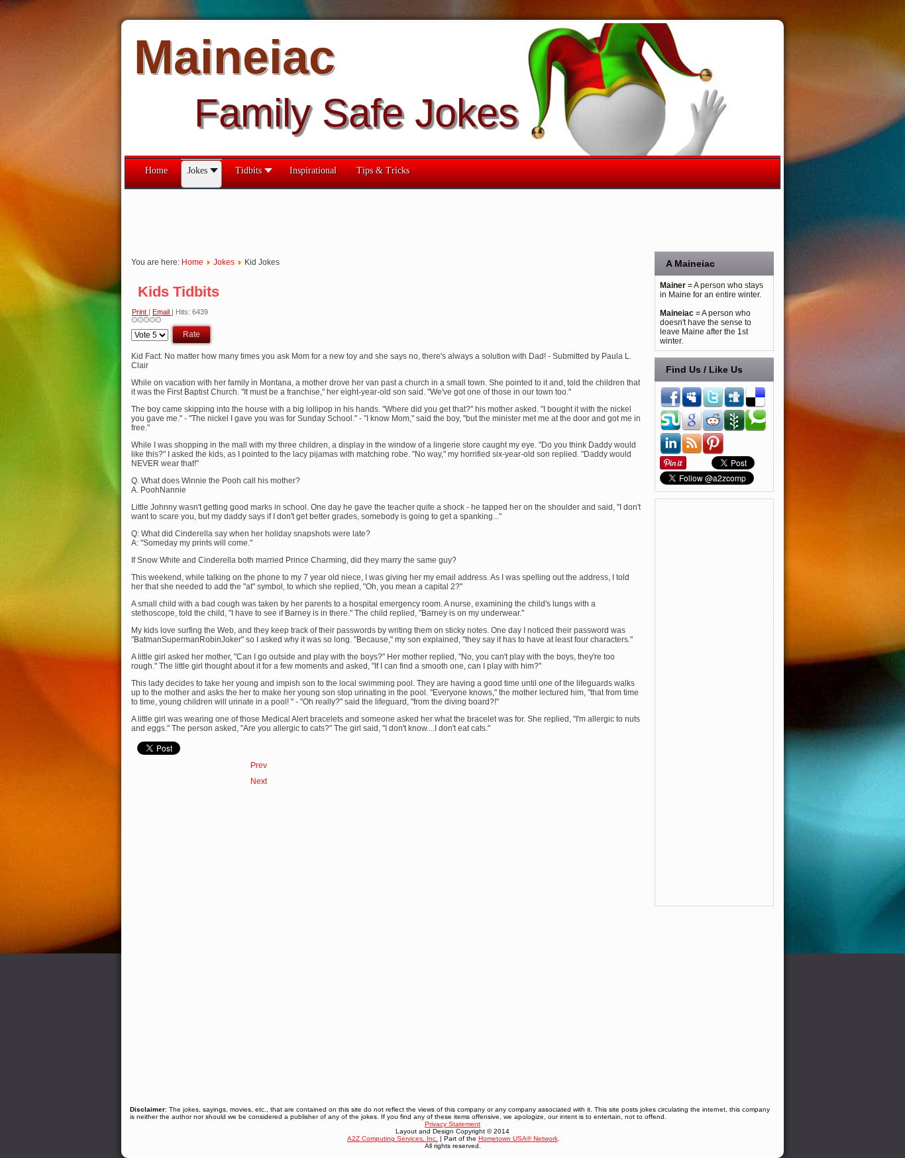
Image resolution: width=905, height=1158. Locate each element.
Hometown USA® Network (518, 1138)
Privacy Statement (452, 1124)
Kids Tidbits (178, 291)
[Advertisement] (366, 219)
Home (192, 262)
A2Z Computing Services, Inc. (392, 1138)
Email (162, 312)
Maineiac (234, 56)
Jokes (224, 262)
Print (140, 312)
